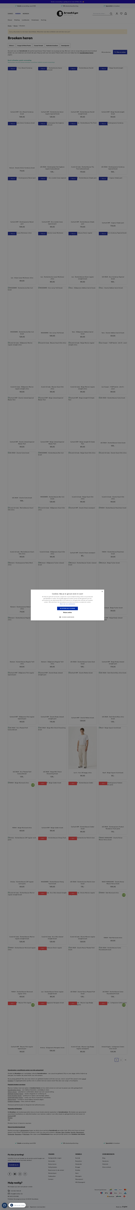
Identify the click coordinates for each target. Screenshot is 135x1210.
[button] (67, 617)
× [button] (102, 591)
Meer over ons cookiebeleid (67, 604)
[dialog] (67, 605)
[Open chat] (4, 1205)
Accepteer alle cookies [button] (67, 608)
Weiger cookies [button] (67, 612)
